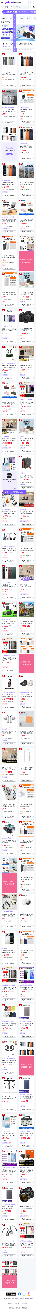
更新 (31, 1299)
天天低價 (14, 27)
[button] (5, 49)
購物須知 (24, 1303)
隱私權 (18, 1308)
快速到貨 (14, 23)
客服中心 (10, 1303)
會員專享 (14, 43)
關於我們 (17, 1303)
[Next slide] (16, 60)
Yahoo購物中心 (13, 2)
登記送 (14, 16)
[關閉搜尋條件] (12, 7)
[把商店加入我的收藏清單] (15, 488)
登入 (31, 2)
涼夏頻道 (14, 31)
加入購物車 (10, 85)
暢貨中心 (14, 19)
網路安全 (11, 1308)
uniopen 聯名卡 (23, 12)
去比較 (9, 154)
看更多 (14, 50)
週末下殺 (14, 39)
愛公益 (14, 46)
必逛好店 (14, 35)
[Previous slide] (3, 60)
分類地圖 (24, 1308)
